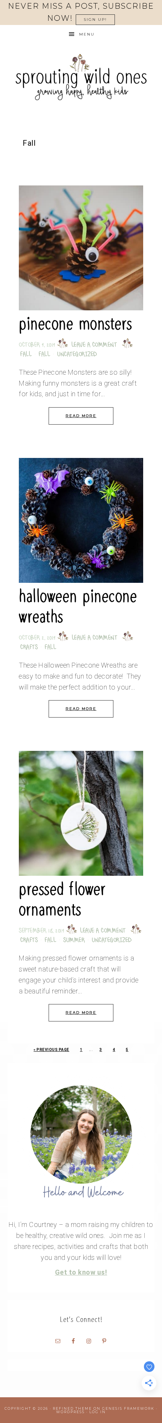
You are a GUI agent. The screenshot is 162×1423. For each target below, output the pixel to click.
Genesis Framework (128, 1408)
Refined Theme (72, 1408)
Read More (81, 415)
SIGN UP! (95, 19)
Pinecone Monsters (75, 324)
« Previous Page (51, 1050)
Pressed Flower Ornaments (62, 899)
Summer (74, 940)
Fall (26, 355)
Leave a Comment (94, 345)
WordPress (70, 1412)
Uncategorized (77, 355)
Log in (97, 1412)
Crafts (29, 647)
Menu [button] (87, 34)
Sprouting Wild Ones (81, 77)
